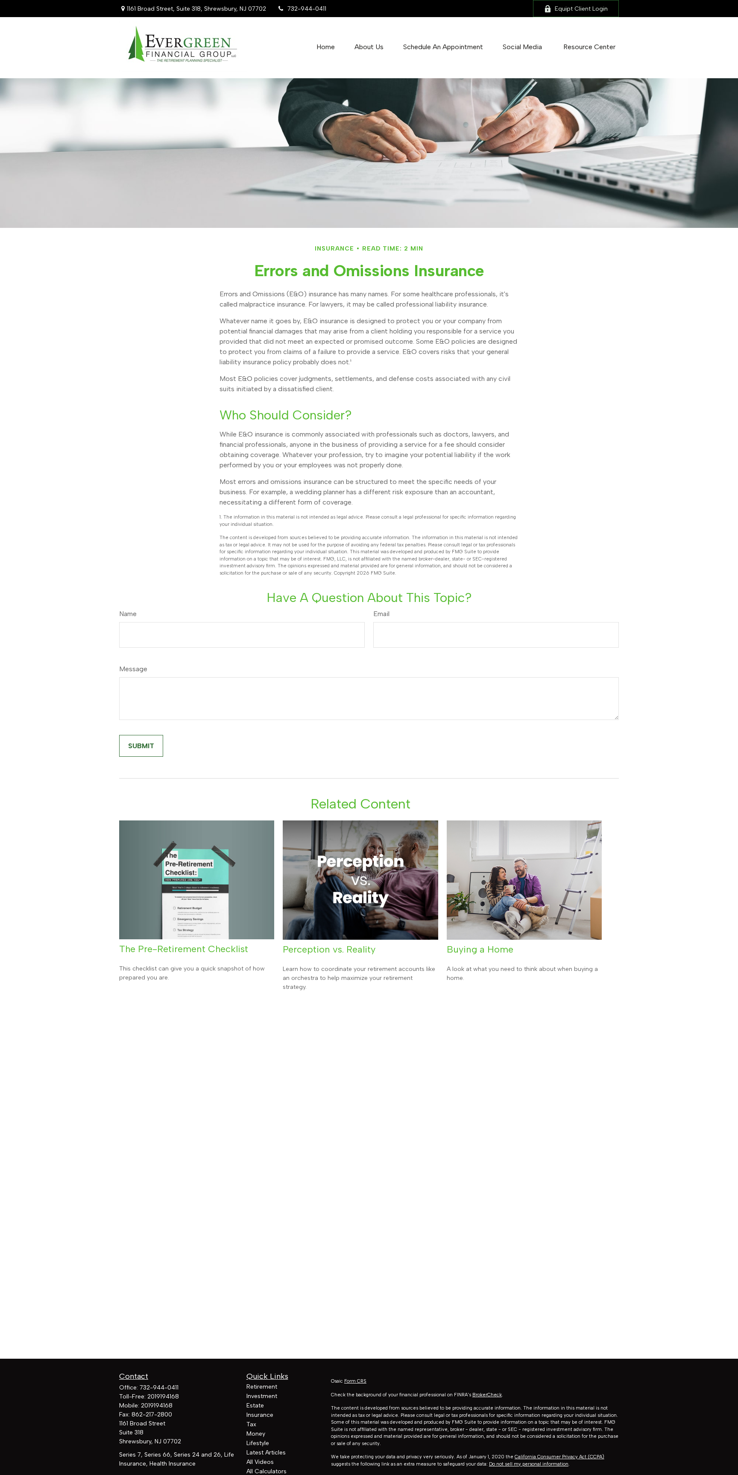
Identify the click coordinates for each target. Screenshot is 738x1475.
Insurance (259, 1415)
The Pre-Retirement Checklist (183, 949)
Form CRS (355, 1381)
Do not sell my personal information (528, 1464)
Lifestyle (257, 1443)
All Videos (260, 1462)
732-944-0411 (306, 8)
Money (255, 1433)
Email (381, 614)
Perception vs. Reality (329, 949)
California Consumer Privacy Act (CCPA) (559, 1457)
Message (133, 669)
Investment (261, 1396)
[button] (325, 47)
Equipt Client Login (581, 8)
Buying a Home (480, 949)
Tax (251, 1424)
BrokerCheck (487, 1395)
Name (128, 614)
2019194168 (163, 1396)
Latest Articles (266, 1452)
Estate (255, 1405)
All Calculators (266, 1471)
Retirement (261, 1386)
